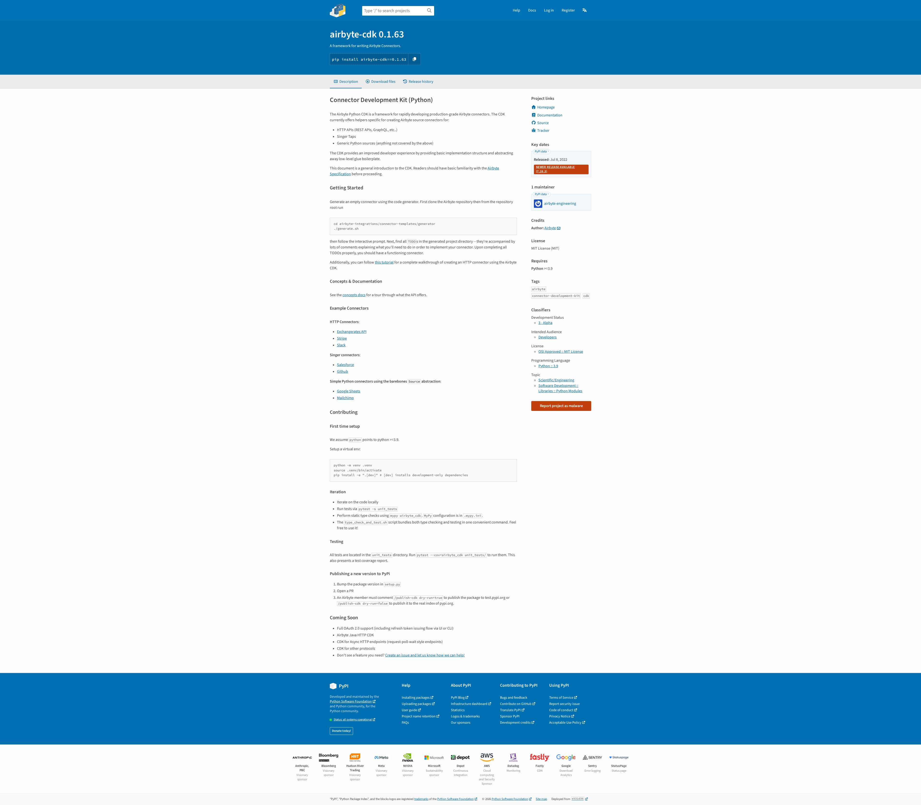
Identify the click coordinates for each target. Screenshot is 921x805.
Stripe (342, 338)
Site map (541, 799)
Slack (341, 345)
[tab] (346, 81)
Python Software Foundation (351, 701)
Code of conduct (561, 710)
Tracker (543, 130)
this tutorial (384, 262)
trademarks (421, 799)
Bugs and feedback (513, 697)
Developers (547, 337)
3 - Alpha (545, 322)
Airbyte (550, 228)
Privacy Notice (559, 716)
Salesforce (345, 364)
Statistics (458, 710)
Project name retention (419, 716)
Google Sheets (348, 391)
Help (516, 10)
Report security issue (564, 703)
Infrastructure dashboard (469, 703)
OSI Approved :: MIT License (560, 351)
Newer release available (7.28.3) (555, 169)
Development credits (515, 722)
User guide (409, 710)
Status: (353, 720)
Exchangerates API (351, 331)
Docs (532, 10)
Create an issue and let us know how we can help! (425, 655)
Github (342, 371)
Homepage (546, 107)
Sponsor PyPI (510, 716)
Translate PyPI (510, 710)
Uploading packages (416, 703)
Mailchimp (345, 398)
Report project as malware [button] (561, 406)
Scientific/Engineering (556, 380)
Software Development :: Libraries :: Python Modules (560, 388)
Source (543, 123)
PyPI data (541, 151)
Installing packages (416, 697)
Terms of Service (561, 697)
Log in (549, 10)
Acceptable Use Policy (565, 722)
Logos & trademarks (465, 716)
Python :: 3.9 (548, 366)
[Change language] (585, 10)
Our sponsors (460, 722)
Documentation (549, 115)
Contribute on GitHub (515, 703)
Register (568, 10)
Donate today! (341, 731)
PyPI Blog (458, 697)
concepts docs (354, 295)
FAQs (405, 722)
